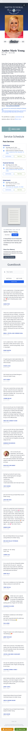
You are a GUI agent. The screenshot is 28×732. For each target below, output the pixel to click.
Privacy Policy (10, 725)
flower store (18, 119)
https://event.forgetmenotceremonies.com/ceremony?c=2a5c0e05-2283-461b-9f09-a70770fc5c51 (14, 111)
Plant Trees (19, 156)
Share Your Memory (9, 257)
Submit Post (14, 281)
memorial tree (19, 117)
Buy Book (15, 234)
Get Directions (8, 156)
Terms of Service (18, 725)
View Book (7, 234)
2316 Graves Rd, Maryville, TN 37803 (14, 187)
